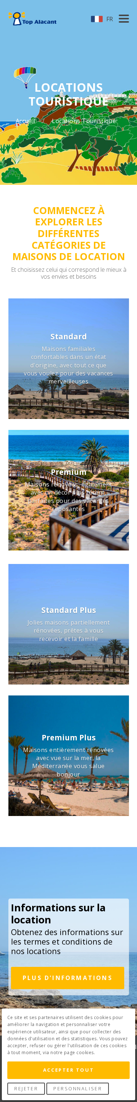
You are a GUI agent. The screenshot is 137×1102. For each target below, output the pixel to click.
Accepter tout (68, 1070)
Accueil (26, 121)
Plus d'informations (68, 978)
